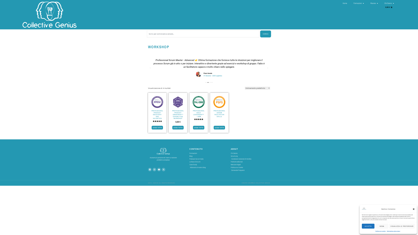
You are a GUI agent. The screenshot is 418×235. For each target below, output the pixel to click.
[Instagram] (154, 169)
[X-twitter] (163, 169)
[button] (414, 209)
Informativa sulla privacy (393, 231)
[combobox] (203, 33)
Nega (382, 226)
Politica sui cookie (380, 231)
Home (345, 3)
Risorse (373, 3)
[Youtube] (159, 169)
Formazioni (358, 3)
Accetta (368, 226)
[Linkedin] (150, 169)
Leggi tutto (157, 128)
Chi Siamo (388, 3)
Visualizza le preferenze (402, 226)
